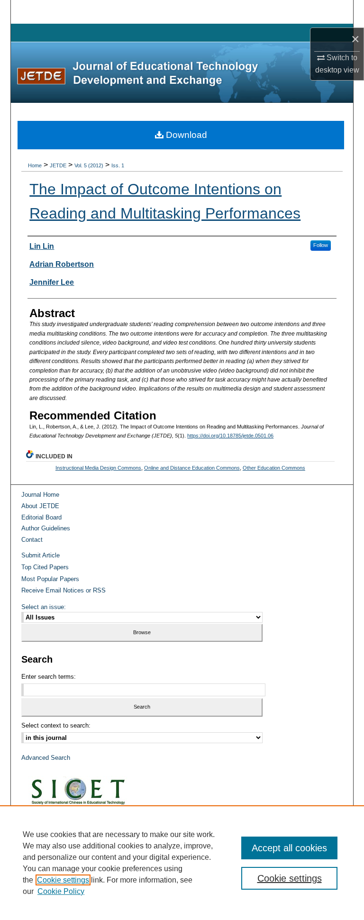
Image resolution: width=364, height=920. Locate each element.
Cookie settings (63, 880)
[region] (182, 862)
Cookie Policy (60, 891)
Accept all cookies (289, 848)
